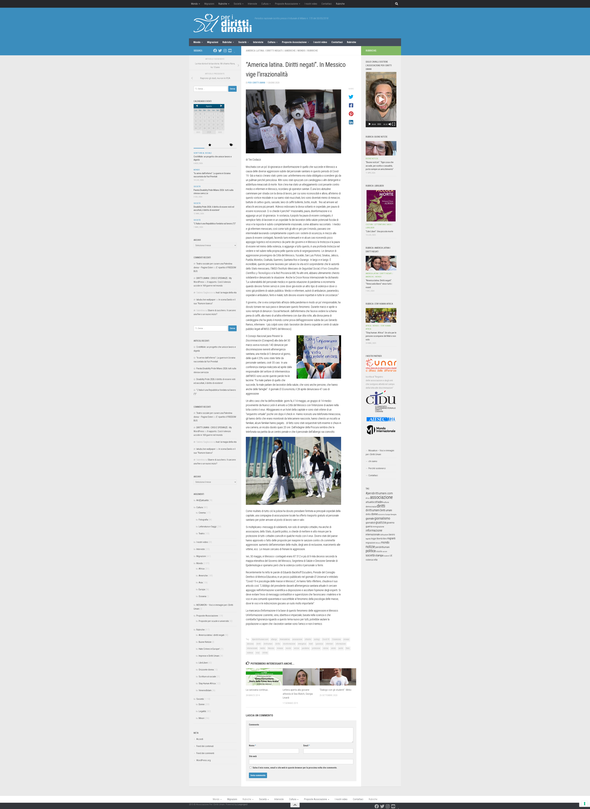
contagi (317, 639)
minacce (280, 648)
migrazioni (370, 542)
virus (258, 653)
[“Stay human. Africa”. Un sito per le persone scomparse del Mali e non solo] (381, 315)
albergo (274, 639)
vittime (264, 653)
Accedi (199, 739)
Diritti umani (386, 510)
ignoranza (319, 644)
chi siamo (372, 461)
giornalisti (370, 522)
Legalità (202, 711)
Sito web (253, 756)
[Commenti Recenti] (220, 145)
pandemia (305, 648)
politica (371, 551)
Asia (201, 582)
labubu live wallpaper (206, 299)
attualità (370, 502)
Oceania (202, 596)
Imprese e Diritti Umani (209, 655)
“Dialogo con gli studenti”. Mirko (335, 689)
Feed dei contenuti (205, 746)
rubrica (325, 648)
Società (237, 3)
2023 (198, 132)
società (370, 555)
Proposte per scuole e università (214, 621)
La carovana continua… (257, 689)
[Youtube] (230, 50)
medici (262, 648)
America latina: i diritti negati (264, 50)
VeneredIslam (205, 690)
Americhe (290, 50)
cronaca (346, 639)
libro (385, 538)
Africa (201, 568)
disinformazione (289, 644)
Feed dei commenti (205, 753)
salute (333, 648)
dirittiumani (268, 644)
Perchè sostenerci (377, 468)
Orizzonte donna (206, 669)
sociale (384, 552)
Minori (201, 718)
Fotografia (203, 519)
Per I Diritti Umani (256, 82)
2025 (220, 132)
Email (306, 745)
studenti (386, 556)
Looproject (242, 804)
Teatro (202, 533)
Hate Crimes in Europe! (209, 649)
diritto (277, 644)
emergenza (302, 644)
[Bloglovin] (235, 50)
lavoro (392, 534)
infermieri (329, 644)
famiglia (393, 514)
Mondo (194, 3)
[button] (381, 99)
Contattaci (326, 3)
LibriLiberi (203, 662)
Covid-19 (326, 639)
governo (390, 522)
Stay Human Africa (207, 683)
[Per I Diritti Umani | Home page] (223, 23)
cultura (386, 502)
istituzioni (384, 534)
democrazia (371, 506)
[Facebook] (215, 50)
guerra (369, 526)
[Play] (369, 124)
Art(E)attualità (202, 500)
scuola (379, 551)
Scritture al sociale (203, 153)
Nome (252, 745)
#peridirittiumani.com (260, 639)
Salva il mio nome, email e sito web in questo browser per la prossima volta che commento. (295, 767)
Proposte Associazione (286, 3)
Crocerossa (336, 639)
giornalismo (382, 518)
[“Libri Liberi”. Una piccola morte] (381, 205)
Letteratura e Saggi (207, 526)
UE (391, 555)
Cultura (264, 3)
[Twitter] (220, 50)
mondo (288, 648)
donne (374, 514)
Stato (348, 648)
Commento (254, 724)
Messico (271, 648)
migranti (391, 538)
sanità (340, 648)
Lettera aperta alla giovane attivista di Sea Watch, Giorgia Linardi (298, 693)
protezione (316, 648)
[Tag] (231, 145)
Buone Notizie (205, 642)
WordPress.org (203, 760)
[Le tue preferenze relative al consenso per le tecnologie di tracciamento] (585, 804)
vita (375, 559)
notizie (296, 648)
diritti (258, 644)
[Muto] (389, 124)
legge (373, 538)
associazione (297, 639)
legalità (368, 539)
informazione (341, 644)
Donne (202, 704)
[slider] (379, 124)
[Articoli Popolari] (209, 145)
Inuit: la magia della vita (226, 292)
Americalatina (285, 639)
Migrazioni (209, 3)
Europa (202, 589)
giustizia (381, 522)
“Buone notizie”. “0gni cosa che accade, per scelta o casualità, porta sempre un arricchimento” (379, 166)
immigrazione (378, 527)
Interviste (252, 3)
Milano (378, 543)
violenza (250, 653)
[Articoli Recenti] (199, 145)
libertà (379, 538)
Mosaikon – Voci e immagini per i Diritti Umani (380, 452)
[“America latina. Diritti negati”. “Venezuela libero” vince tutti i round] (381, 263)
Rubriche (222, 3)
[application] (381, 99)
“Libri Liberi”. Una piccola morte (379, 231)
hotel (311, 644)
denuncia (250, 644)
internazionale (252, 648)
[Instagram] (225, 50)
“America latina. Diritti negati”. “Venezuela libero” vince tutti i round (379, 284)
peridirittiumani (382, 547)
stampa (379, 555)
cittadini (308, 639)
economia (381, 515)
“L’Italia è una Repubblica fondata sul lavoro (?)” (215, 223)
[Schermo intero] (393, 124)
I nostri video (311, 3)
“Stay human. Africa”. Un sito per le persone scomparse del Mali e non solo (381, 336)
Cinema (202, 512)
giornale (370, 518)
